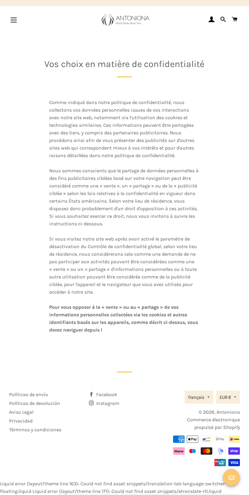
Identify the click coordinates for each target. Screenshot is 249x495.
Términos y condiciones (35, 430)
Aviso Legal (21, 412)
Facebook (106, 394)
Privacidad (20, 421)
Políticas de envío (28, 394)
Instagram (107, 403)
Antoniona (228, 412)
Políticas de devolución (34, 403)
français (196, 397)
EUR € (225, 397)
